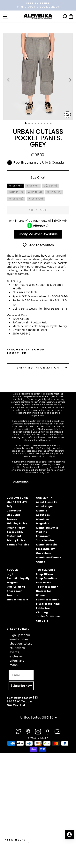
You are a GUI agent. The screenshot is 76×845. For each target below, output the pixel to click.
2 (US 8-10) (50, 185)
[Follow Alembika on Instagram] (38, 731)
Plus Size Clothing (48, 603)
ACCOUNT (13, 569)
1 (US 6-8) (33, 185)
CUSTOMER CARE (17, 497)
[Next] (69, 79)
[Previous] (8, 79)
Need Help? (15, 839)
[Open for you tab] (69, 834)
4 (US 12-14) (35, 192)
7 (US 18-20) (36, 198)
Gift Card (42, 620)
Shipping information (38, 367)
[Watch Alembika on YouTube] (57, 731)
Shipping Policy (17, 523)
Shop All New (44, 574)
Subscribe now (21, 686)
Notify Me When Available (38, 234)
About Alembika (46, 502)
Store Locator (45, 540)
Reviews (12, 519)
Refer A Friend (16, 586)
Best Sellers (43, 582)
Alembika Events (47, 527)
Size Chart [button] (38, 177)
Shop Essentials (46, 578)
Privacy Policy (16, 540)
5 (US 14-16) (54, 192)
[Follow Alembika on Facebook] (48, 731)
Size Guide (13, 515)
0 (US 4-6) (15, 185)
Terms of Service (18, 544)
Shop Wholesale (17, 599)
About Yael (43, 515)
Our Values (43, 553)
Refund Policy (16, 527)
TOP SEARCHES (45, 569)
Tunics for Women (48, 616)
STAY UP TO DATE (18, 629)
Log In (10, 574)
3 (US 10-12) (16, 192)
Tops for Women (47, 586)
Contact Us (14, 510)
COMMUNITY (44, 497)
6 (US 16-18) (16, 198)
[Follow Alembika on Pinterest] (28, 731)
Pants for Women (47, 599)
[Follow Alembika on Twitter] (18, 731)
